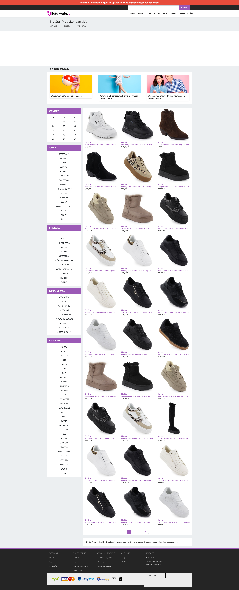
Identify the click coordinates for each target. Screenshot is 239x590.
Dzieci (51, 558)
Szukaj (184, 8)
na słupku (64, 328)
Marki (174, 13)
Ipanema (64, 390)
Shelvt (64, 456)
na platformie (64, 314)
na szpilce (64, 323)
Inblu (64, 382)
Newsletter (150, 558)
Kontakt (76, 558)
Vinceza (64, 464)
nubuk (64, 247)
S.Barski (64, 443)
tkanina (64, 278)
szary (64, 202)
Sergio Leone (64, 451)
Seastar (64, 447)
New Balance (64, 408)
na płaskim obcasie (64, 319)
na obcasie (64, 310)
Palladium (64, 425)
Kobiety (52, 562)
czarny (63, 171)
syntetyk (63, 273)
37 (64, 126)
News (63, 412)
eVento (63, 473)
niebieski (64, 184)
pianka (64, 252)
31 (64, 117)
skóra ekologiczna (64, 260)
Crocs (64, 364)
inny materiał (64, 243)
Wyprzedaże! (186, 13)
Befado (64, 351)
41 (75, 130)
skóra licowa (63, 265)
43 (64, 135)
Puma (63, 434)
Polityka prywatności (80, 566)
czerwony (64, 176)
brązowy (64, 167)
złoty (64, 215)
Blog (123, 558)
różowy (64, 193)
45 (53, 139)
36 (53, 126)
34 (64, 122)
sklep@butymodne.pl (153, 564)
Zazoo (64, 469)
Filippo (64, 369)
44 (75, 135)
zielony (64, 211)
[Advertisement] (74, 48)
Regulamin (77, 562)
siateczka (64, 256)
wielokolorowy (64, 206)
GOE (64, 373)
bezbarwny (64, 154)
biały (63, 163)
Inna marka (64, 386)
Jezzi (64, 395)
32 (75, 117)
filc (64, 234)
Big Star (64, 356)
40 (64, 130)
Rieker (64, 438)
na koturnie (64, 306)
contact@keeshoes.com (145, 2)
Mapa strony (77, 570)
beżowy (64, 158)
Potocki (64, 430)
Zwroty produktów (104, 562)
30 (53, 117)
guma (63, 239)
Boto (63, 360)
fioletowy (64, 180)
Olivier (64, 421)
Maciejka (64, 403)
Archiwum (125, 562)
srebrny (64, 198)
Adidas (64, 347)
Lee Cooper (64, 399)
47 (75, 139)
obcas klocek (64, 332)
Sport (51, 570)
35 (75, 122)
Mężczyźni (53, 566)
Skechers (64, 460)
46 (64, 139)
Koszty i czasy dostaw (105, 558)
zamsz (64, 282)
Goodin (63, 377)
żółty (64, 219)
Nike (64, 417)
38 (75, 126)
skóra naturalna (64, 269)
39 (53, 130)
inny (64, 301)
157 (146, 532)
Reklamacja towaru (104, 566)
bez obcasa (64, 297)
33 (53, 122)
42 (53, 135)
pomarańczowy (64, 189)
